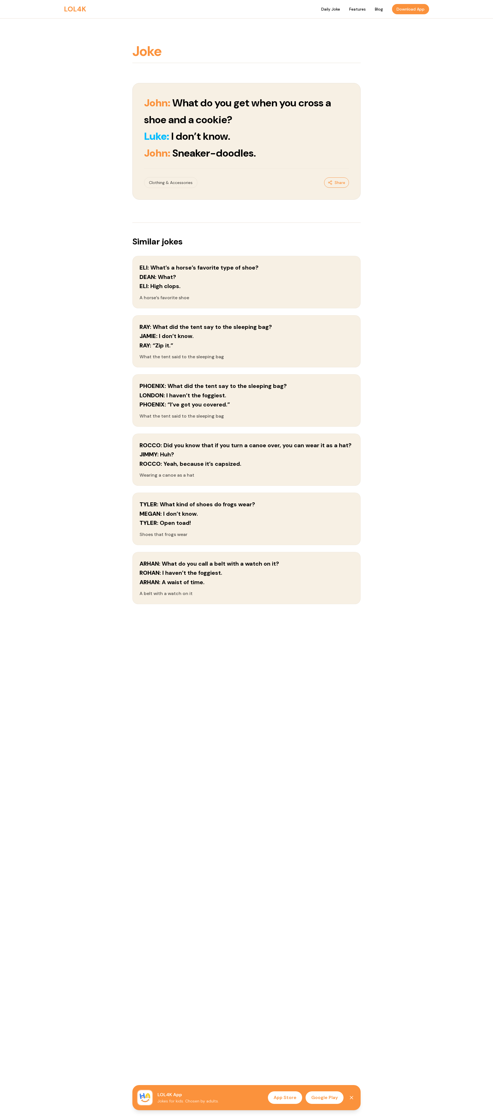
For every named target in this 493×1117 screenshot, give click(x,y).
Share (340, 182)
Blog (379, 9)
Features (357, 9)
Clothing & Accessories (171, 182)
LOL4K (75, 9)
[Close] (351, 1097)
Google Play (324, 1097)
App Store (285, 1097)
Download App (411, 9)
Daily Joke (330, 9)
